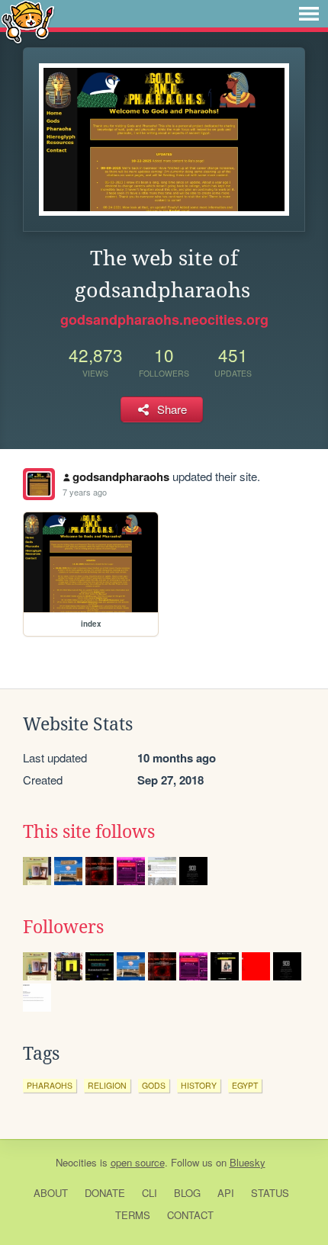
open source (138, 1162)
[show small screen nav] (309, 13)
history (199, 1085)
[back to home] (28, 21)
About (51, 1193)
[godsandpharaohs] (39, 484)
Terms (132, 1215)
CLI (149, 1193)
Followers (63, 927)
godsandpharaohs (120, 476)
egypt (245, 1085)
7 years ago (85, 492)
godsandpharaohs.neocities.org (164, 319)
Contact (190, 1215)
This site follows (89, 832)
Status (270, 1193)
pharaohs (49, 1085)
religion (107, 1085)
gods (154, 1085)
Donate (105, 1193)
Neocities (76, 1162)
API (225, 1193)
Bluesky (247, 1162)
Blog (187, 1193)
